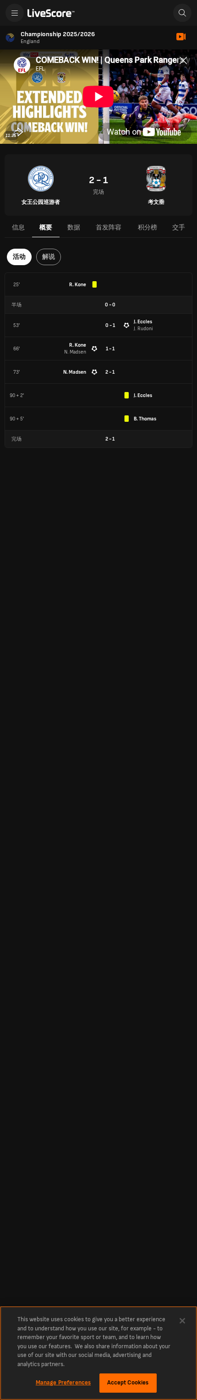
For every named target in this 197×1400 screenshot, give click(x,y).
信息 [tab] (18, 227)
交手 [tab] (178, 227)
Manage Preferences (63, 1382)
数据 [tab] (73, 227)
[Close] (182, 1321)
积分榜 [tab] (147, 227)
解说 (48, 257)
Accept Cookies (128, 1382)
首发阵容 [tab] (108, 227)
